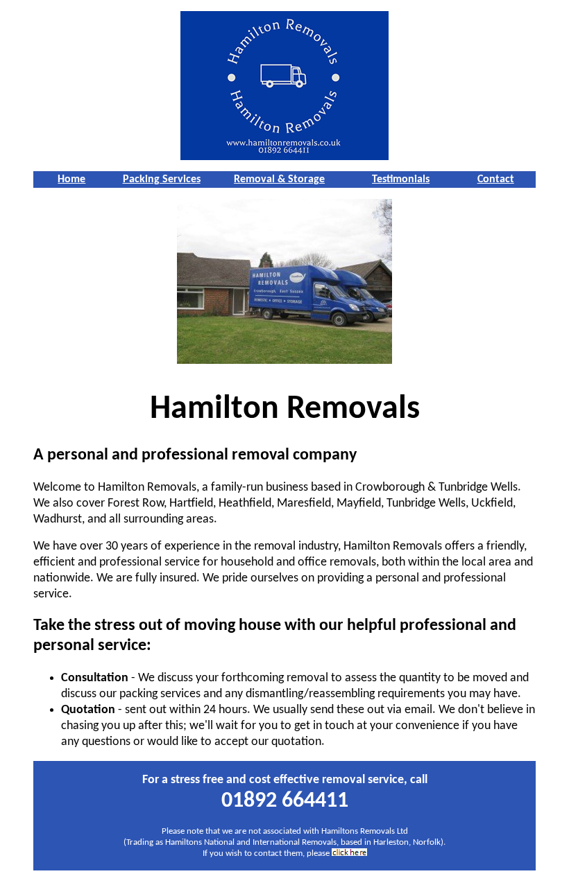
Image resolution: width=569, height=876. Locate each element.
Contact (495, 179)
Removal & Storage (279, 179)
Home (71, 179)
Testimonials (401, 179)
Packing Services (162, 179)
